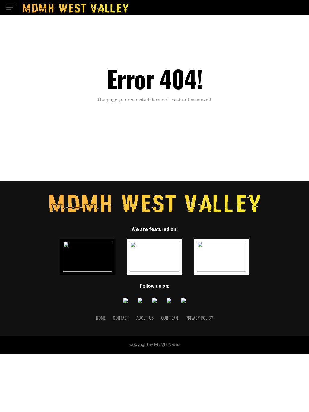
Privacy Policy (199, 318)
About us (145, 318)
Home (101, 318)
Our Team (169, 318)
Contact (121, 318)
